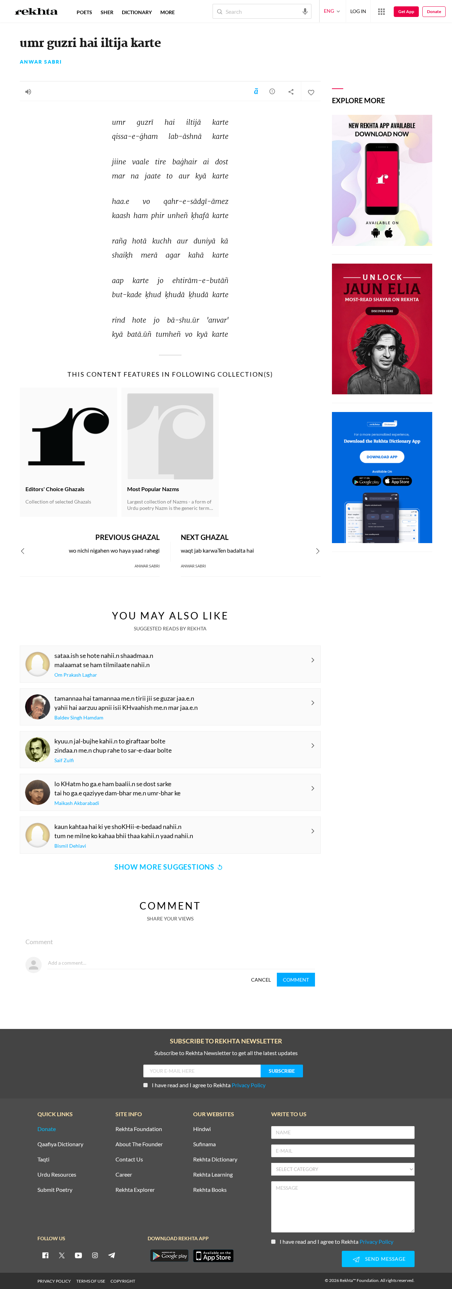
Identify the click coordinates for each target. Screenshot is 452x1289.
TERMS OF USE (90, 1281)
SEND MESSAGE (385, 1259)
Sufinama (204, 1144)
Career (123, 1175)
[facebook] (45, 1255)
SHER (107, 12)
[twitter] (61, 1255)
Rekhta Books (210, 1190)
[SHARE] (291, 91)
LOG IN (358, 11)
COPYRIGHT (123, 1281)
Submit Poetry (54, 1190)
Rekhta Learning (213, 1175)
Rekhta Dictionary (215, 1159)
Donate (434, 11)
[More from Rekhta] (381, 11)
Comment (296, 980)
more (167, 12)
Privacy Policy (249, 1085)
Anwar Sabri (41, 61)
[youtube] (78, 1255)
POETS (84, 12)
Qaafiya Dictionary (60, 1144)
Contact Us (129, 1159)
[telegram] (111, 1255)
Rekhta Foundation (138, 1129)
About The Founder (139, 1144)
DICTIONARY (137, 12)
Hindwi (202, 1129)
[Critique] (272, 91)
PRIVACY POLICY (54, 1281)
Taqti (43, 1159)
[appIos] (213, 1255)
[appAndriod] (169, 1255)
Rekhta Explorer (135, 1190)
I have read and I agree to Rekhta (209, 1085)
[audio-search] (305, 11)
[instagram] (95, 1255)
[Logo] (36, 12)
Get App (406, 11)
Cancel (261, 980)
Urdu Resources (56, 1175)
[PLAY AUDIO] (28, 91)
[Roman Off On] (256, 91)
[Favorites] (311, 91)
